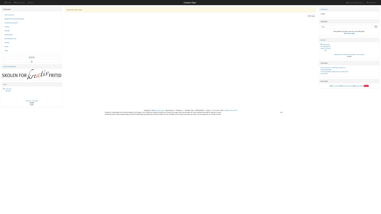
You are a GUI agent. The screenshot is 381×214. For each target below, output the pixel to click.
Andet (6, 46)
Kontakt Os (324, 74)
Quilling (7, 27)
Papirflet (7, 31)
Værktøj (7, 42)
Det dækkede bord (10, 39)
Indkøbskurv (372, 3)
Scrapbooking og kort (11, 23)
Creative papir (159, 110)
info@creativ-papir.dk (230, 110)
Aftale (6, 50)
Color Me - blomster (31, 101)
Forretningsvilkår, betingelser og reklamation (334, 72)
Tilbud (5, 84)
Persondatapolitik (326, 70)
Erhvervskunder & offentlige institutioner (333, 68)
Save (367, 86)
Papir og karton (9, 15)
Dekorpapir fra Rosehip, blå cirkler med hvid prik (349, 54)
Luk (281, 112)
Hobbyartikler (9, 35)
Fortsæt (312, 16)
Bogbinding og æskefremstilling (14, 19)
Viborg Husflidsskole (9, 66)
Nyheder (323, 40)
